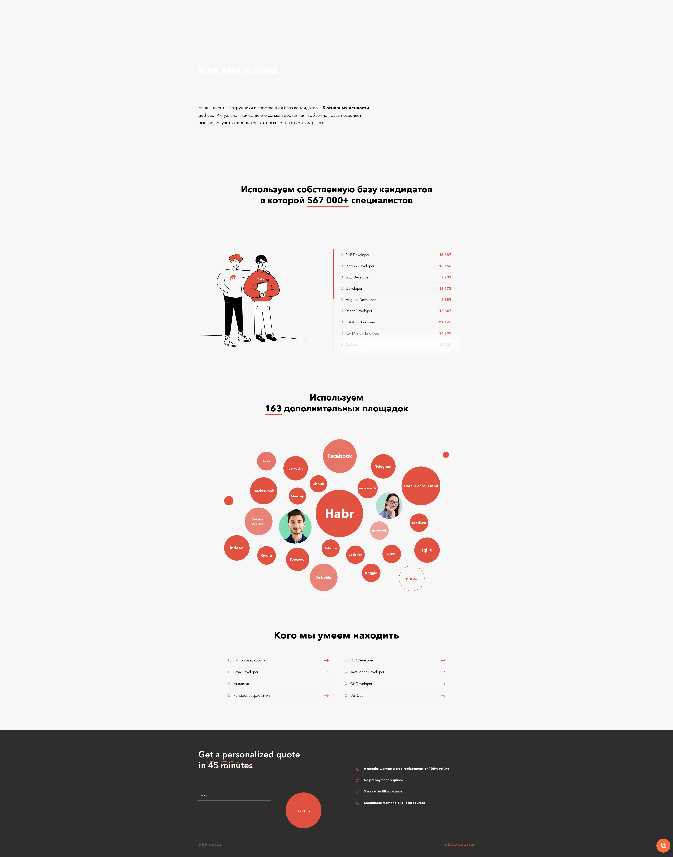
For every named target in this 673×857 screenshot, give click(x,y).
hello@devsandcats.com (459, 844)
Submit (303, 810)
